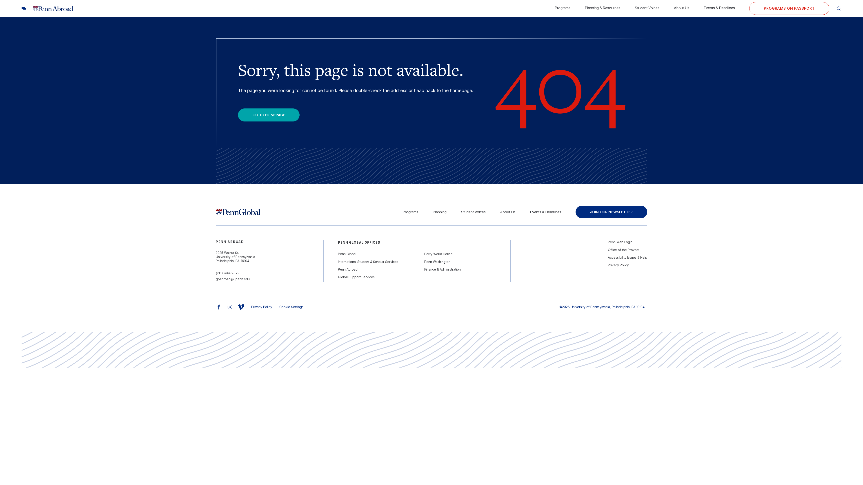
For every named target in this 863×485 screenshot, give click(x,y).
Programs (562, 8)
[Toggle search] (24, 8)
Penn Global (347, 254)
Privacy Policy (618, 265)
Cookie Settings (291, 307)
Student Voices (647, 8)
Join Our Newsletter (611, 212)
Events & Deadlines (719, 8)
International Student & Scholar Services (368, 262)
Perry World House (438, 254)
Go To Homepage (269, 115)
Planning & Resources (602, 8)
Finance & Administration (442, 269)
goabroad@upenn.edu (233, 279)
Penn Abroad (348, 269)
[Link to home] (53, 8)
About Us (681, 8)
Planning (440, 212)
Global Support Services (356, 277)
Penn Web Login (620, 242)
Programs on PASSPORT (789, 8)
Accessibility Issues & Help (627, 257)
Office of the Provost (623, 250)
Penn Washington (437, 262)
